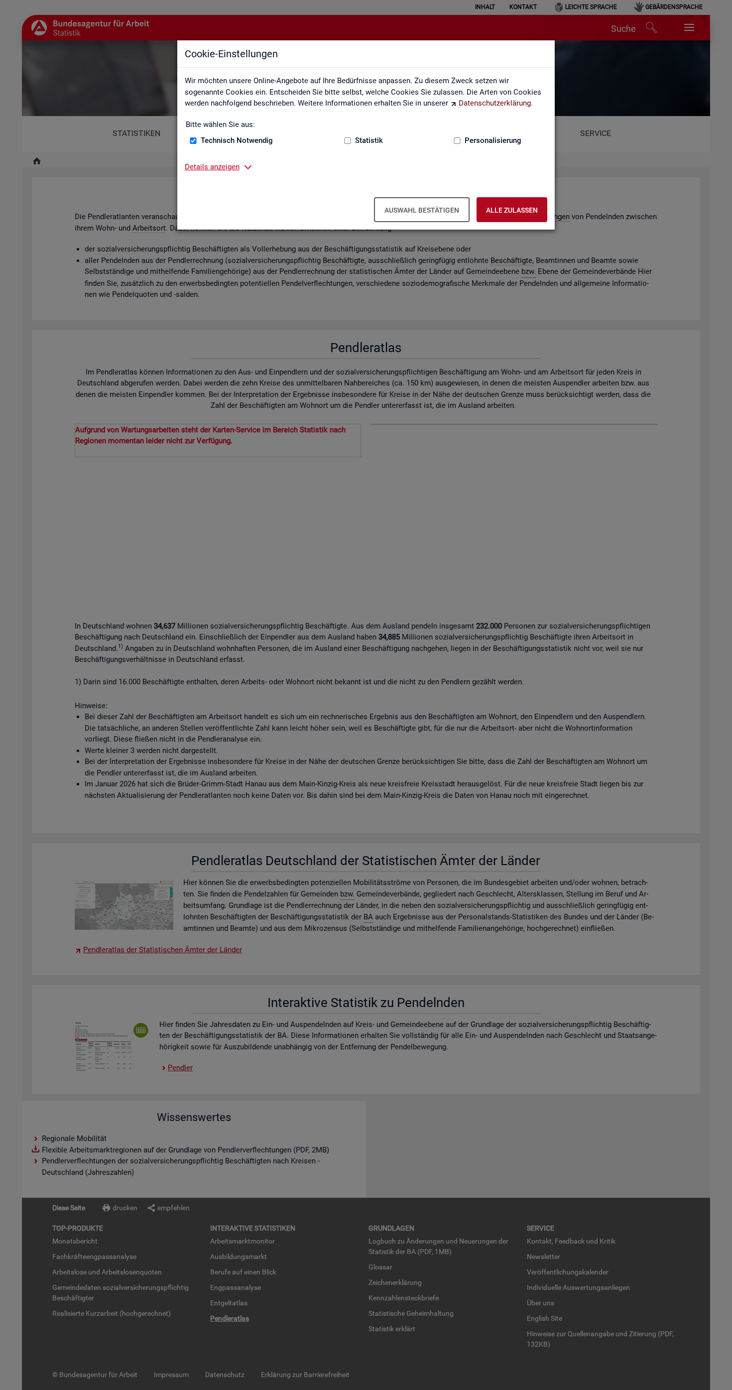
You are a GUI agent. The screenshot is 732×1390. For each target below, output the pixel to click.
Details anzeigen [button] (212, 166)
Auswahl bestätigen (421, 210)
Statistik (369, 140)
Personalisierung (493, 140)
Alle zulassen (512, 210)
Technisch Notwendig (237, 140)
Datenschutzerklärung (495, 103)
